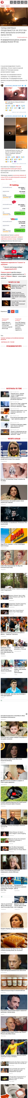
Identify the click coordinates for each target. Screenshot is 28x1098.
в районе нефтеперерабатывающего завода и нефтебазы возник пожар (12, 237)
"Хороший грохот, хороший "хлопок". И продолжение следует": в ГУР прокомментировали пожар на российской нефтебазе (18, 396)
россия (12, 342)
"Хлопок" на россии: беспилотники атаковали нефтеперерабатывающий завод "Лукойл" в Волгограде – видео (18, 295)
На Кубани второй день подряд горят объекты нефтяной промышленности (18, 426)
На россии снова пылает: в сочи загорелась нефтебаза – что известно (18, 412)
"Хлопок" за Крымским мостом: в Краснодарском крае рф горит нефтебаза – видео (18, 433)
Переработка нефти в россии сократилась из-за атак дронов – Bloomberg (18, 287)
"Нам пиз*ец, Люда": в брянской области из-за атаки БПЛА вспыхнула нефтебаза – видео (18, 405)
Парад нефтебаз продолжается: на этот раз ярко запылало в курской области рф (7, 325)
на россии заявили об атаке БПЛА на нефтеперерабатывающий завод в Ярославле (13, 177)
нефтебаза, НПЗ (5, 342)
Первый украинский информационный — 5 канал (2, 2)
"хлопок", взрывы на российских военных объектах (12, 338)
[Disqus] (14, 369)
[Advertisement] (14, 207)
